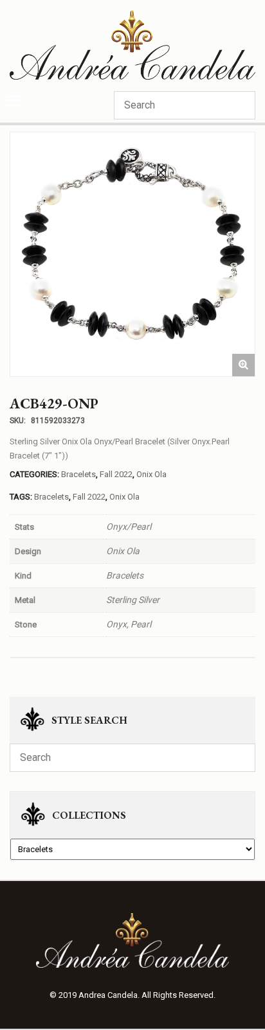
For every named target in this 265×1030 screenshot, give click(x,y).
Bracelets (78, 474)
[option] (132, 254)
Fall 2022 (116, 474)
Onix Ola (151, 474)
